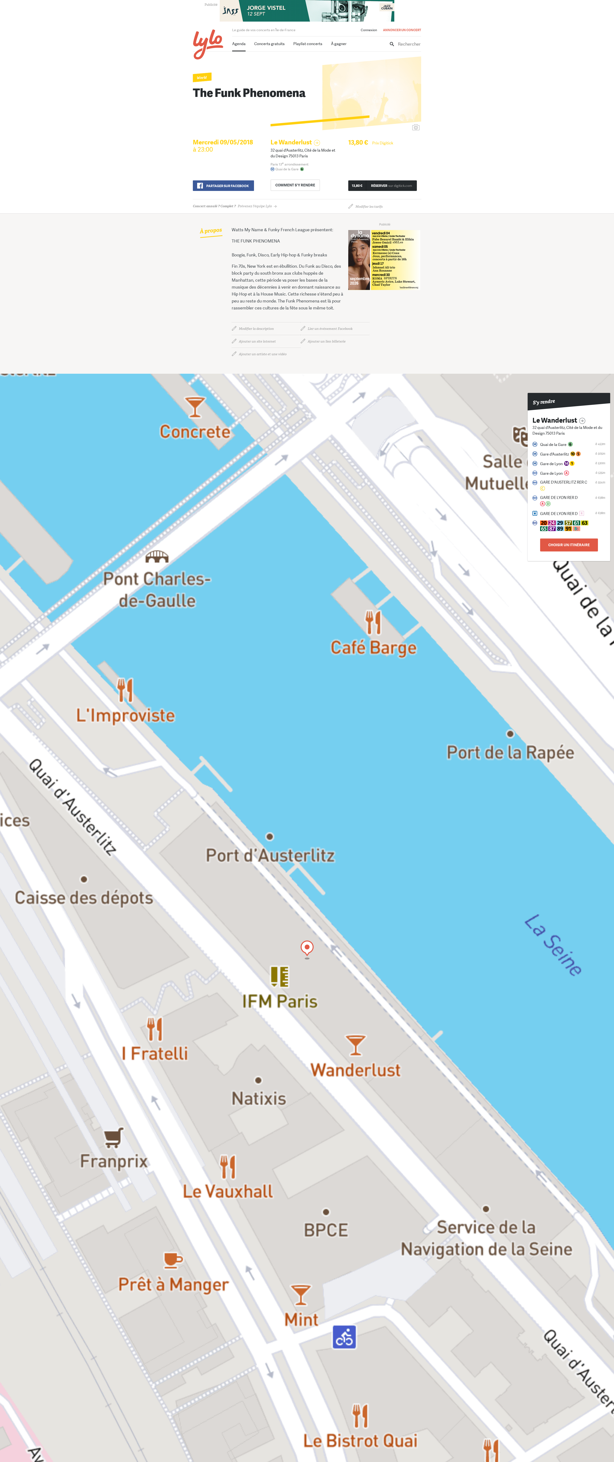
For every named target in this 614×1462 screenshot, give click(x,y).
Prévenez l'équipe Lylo (232, 206)
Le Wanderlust (291, 142)
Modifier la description (256, 328)
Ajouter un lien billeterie (327, 341)
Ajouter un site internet (257, 341)
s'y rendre (295, 185)
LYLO (208, 44)
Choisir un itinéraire (569, 545)
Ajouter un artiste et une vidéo (263, 354)
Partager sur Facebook (227, 186)
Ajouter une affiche (394, 127)
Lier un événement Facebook (330, 328)
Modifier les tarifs (369, 206)
